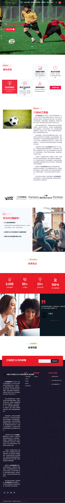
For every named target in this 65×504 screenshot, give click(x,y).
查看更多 (54, 87)
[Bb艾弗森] (7, 3)
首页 (22, 2)
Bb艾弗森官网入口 (25, 501)
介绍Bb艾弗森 (27, 2)
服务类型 (43, 2)
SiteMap (36, 376)
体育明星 (38, 2)
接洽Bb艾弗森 (50, 2)
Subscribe (54, 361)
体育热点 (33, 2)
